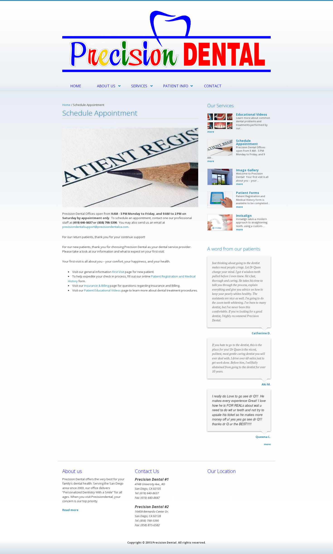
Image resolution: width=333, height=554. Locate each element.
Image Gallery (247, 170)
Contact (213, 86)
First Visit (118, 272)
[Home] (166, 41)
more (210, 131)
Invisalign (244, 215)
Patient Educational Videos (102, 290)
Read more (70, 510)
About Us (106, 86)
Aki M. (266, 384)
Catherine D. (261, 333)
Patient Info (175, 86)
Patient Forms (247, 193)
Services (139, 86)
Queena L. (263, 437)
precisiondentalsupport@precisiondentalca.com (95, 227)
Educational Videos (251, 114)
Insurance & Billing (96, 286)
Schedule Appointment (247, 142)
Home (75, 86)
